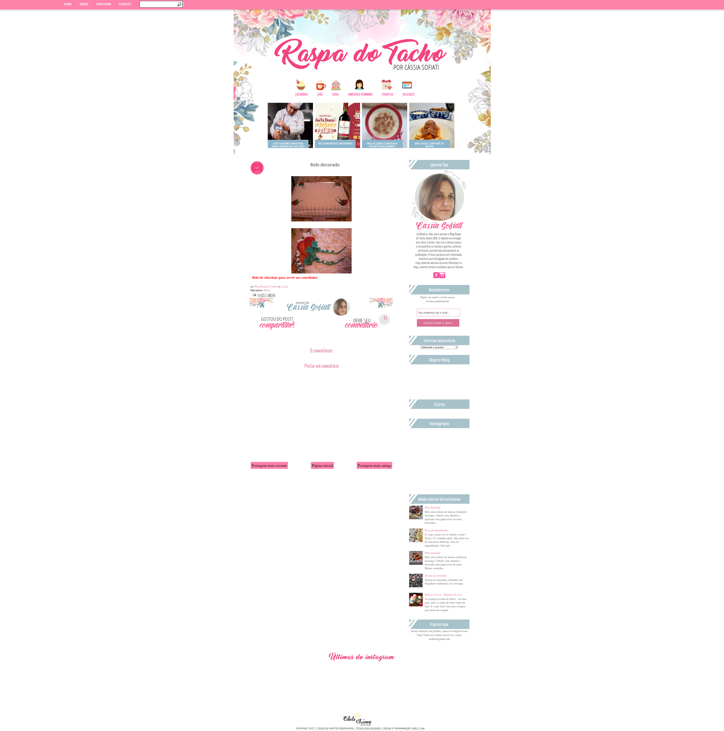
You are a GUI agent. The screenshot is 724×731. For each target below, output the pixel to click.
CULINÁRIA (301, 94)
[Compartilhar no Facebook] (270, 295)
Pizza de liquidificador (437, 530)
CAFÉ (320, 94)
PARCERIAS (103, 4)
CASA (335, 94)
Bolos (267, 290)
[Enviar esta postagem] (254, 294)
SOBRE (84, 4)
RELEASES (409, 94)
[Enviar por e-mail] (259, 295)
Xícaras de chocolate (436, 575)
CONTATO (125, 4)
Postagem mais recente (269, 465)
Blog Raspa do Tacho (266, 286)
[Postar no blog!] (263, 295)
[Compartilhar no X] (266, 295)
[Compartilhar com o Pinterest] (273, 295)
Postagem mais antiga (374, 465)
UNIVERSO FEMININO (360, 94)
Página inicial (322, 465)
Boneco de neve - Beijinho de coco (443, 594)
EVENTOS (387, 94)
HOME (68, 4)
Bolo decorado (432, 507)
